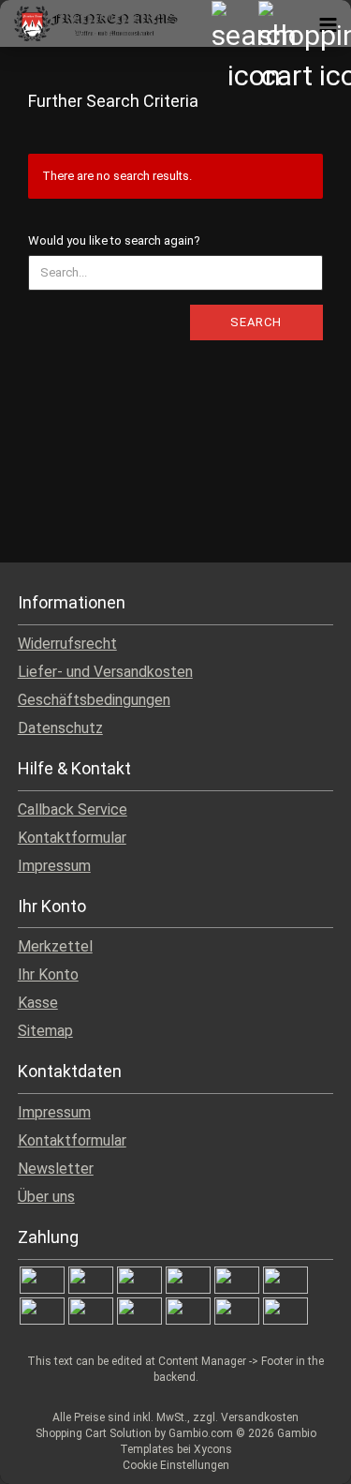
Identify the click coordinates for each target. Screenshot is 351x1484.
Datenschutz (60, 728)
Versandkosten (260, 1417)
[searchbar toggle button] (234, 23)
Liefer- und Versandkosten (105, 672)
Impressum (54, 866)
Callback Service (72, 809)
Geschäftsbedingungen (94, 700)
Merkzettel (55, 946)
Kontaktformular (72, 838)
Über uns (46, 1197)
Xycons (213, 1449)
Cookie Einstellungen (176, 1465)
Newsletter (56, 1168)
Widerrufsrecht (67, 643)
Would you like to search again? (114, 240)
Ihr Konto (48, 974)
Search (256, 322)
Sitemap (45, 1031)
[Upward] (299, 1456)
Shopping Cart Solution (94, 1433)
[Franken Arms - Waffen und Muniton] (89, 23)
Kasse (38, 1003)
